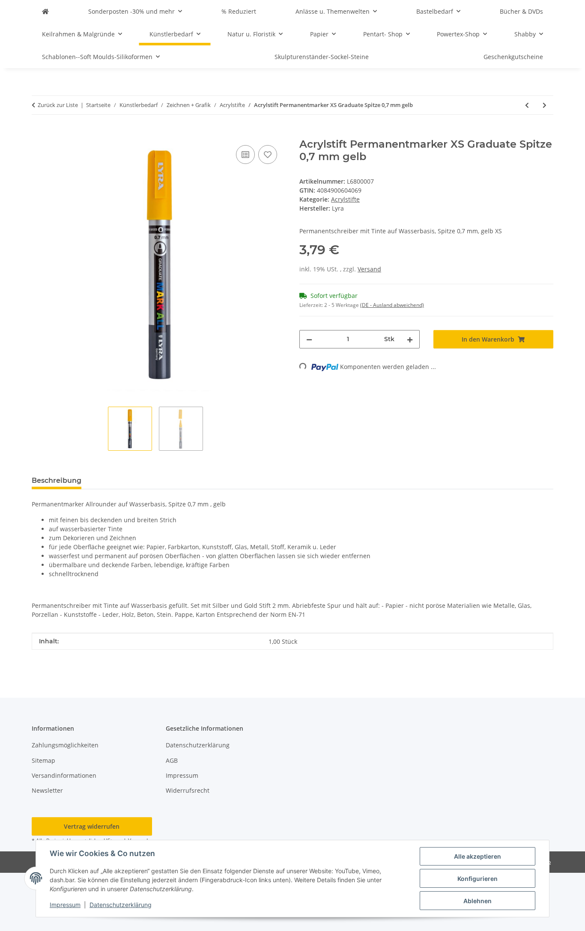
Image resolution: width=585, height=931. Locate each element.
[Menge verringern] (309, 339)
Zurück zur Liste (58, 105)
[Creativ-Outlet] (45, 11)
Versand (369, 269)
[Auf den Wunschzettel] (267, 154)
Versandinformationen (64, 775)
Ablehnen (477, 900)
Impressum (65, 904)
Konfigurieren (477, 878)
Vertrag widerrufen (91, 826)
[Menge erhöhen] (409, 339)
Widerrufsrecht (187, 790)
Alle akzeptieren (477, 856)
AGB (172, 760)
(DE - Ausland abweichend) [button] (392, 305)
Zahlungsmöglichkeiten (65, 745)
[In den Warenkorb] (38, 133)
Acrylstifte (345, 199)
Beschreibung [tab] (56, 480)
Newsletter (47, 790)
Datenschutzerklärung (121, 904)
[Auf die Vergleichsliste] (245, 154)
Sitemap (43, 760)
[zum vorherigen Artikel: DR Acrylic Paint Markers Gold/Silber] (527, 105)
